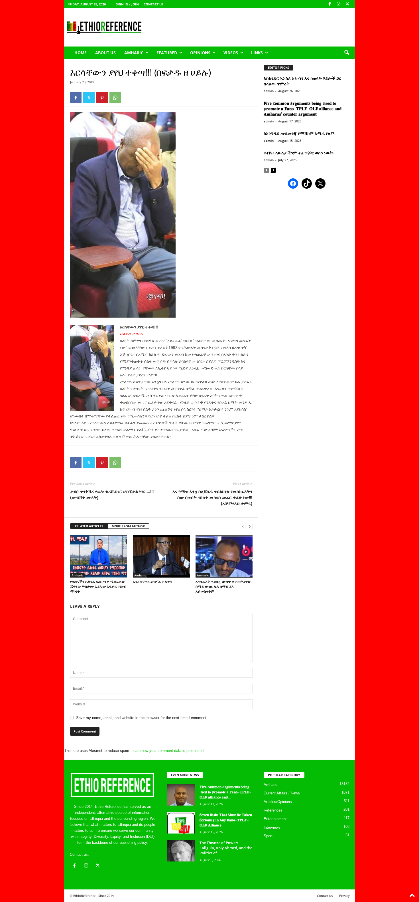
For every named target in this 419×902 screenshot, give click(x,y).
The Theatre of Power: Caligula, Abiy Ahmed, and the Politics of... (226, 847)
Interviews (272, 827)
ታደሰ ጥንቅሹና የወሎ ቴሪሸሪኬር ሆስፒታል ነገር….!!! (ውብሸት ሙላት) (112, 494)
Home (80, 52)
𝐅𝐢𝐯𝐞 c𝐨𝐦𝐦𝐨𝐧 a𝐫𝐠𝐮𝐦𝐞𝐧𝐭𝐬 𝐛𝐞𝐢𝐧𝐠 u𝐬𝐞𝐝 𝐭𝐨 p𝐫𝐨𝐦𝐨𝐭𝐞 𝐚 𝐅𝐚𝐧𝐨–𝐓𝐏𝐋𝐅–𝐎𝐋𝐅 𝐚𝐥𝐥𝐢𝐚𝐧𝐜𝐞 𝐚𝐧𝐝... (225, 792)
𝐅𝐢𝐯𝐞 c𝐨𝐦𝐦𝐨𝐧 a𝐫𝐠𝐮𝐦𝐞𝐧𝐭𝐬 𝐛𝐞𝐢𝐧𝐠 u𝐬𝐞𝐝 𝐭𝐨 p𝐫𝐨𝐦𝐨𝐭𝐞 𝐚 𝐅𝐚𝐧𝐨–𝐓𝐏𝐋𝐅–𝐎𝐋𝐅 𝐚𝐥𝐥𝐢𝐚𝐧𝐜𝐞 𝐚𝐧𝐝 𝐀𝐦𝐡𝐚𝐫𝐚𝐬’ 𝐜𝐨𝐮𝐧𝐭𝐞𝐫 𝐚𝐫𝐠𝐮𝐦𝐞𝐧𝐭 (302, 108)
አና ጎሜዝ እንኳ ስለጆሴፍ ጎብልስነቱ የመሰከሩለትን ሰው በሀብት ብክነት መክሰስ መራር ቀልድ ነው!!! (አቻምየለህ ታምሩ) (212, 497)
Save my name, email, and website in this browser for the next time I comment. (142, 718)
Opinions (200, 52)
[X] (347, 4)
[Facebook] (329, 4)
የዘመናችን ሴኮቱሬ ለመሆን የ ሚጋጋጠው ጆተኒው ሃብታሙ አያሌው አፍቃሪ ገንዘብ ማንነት (98, 586)
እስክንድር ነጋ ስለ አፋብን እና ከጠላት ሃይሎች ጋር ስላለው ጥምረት (302, 80)
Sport (268, 836)
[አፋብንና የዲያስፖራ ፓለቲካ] (161, 556)
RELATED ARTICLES (89, 526)
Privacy (344, 895)
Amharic (133, 52)
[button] (346, 53)
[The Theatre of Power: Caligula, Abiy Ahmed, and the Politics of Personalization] (181, 850)
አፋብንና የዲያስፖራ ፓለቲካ (152, 581)
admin (269, 91)
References (273, 810)
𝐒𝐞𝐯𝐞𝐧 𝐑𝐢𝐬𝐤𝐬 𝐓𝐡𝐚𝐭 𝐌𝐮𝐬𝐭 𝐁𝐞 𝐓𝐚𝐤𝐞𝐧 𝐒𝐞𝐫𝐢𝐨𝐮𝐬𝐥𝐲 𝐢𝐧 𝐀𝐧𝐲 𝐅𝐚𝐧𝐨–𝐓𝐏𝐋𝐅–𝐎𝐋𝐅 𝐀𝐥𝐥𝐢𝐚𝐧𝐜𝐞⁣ (226, 820)
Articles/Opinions (278, 802)
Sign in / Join (127, 4)
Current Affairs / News (282, 793)
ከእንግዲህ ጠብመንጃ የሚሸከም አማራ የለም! (299, 133)
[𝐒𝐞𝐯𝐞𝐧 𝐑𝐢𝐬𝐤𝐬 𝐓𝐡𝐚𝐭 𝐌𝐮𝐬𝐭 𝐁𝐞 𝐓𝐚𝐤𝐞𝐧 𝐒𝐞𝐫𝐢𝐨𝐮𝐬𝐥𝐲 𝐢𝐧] (181, 823)
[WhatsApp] (115, 97)
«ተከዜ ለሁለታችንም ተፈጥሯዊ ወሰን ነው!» (298, 153)
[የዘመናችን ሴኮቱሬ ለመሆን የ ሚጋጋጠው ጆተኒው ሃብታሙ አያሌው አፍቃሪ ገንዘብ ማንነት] (98, 556)
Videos (230, 52)
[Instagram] (338, 4)
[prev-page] (243, 526)
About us (105, 52)
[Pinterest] (102, 97)
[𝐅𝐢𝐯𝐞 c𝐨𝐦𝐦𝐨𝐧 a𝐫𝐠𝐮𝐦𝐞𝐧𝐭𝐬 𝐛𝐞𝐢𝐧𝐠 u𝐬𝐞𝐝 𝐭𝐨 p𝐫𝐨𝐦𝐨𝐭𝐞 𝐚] (181, 795)
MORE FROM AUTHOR (128, 526)
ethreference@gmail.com (110, 854)
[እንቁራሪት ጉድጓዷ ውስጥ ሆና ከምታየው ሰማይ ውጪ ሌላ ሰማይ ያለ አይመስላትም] (224, 556)
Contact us (153, 4)
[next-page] (250, 526)
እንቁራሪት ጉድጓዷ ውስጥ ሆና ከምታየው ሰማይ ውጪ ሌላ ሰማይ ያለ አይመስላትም (223, 586)
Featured (166, 52)
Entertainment (275, 819)
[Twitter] (89, 97)
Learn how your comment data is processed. (168, 750)
